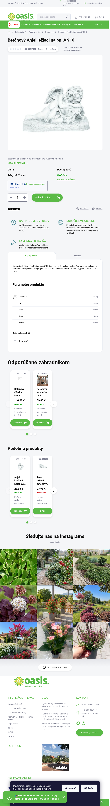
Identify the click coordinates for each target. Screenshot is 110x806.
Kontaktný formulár (89, 732)
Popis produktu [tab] (31, 256)
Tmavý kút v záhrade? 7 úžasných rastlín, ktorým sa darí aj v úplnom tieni (56, 726)
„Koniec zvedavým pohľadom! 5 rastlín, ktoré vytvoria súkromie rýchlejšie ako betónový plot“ (55, 716)
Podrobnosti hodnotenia (47, 49)
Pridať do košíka (43, 197)
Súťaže (10, 728)
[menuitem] (14, 24)
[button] (27, 434)
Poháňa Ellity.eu (14, 187)
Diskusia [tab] (77, 256)
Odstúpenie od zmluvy (17, 713)
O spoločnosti (13, 724)
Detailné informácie (16, 163)
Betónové (23, 341)
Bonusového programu (35, 184)
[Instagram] (83, 723)
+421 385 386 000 (89, 710)
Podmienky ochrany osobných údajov (20, 718)
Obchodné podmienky (34, 3)
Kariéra (11, 736)
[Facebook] (78, 723)
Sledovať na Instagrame (57, 667)
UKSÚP (11, 732)
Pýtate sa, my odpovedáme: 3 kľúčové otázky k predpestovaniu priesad (55, 706)
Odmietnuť (70, 788)
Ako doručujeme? (15, 3)
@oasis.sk (55, 542)
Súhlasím (88, 788)
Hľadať (67, 17)
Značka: (71, 50)
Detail (42, 511)
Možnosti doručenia (66, 180)
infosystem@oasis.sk (90, 705)
